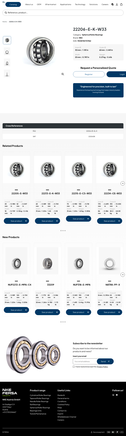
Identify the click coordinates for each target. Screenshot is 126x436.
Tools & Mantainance (38, 414)
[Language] (112, 4)
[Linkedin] (113, 395)
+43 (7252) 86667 (9, 412)
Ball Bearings (35, 404)
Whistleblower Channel (66, 417)
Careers (105, 4)
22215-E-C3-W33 (82, 193)
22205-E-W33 (20, 193)
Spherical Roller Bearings (40, 407)
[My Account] (116, 4)
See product (16, 221)
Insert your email (80, 356)
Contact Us (61, 410)
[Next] (123, 183)
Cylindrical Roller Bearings (40, 395)
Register (89, 74)
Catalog (13, 4)
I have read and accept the (91, 366)
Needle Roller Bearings (39, 401)
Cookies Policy (63, 404)
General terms (63, 398)
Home (4, 22)
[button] (40, 51)
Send (103, 361)
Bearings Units (35, 410)
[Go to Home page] (3, 4)
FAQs (59, 407)
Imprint (60, 414)
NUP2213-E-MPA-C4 (19, 284)
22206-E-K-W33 (15, 22)
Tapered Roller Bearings (39, 398)
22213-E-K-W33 (51, 193)
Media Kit (61, 395)
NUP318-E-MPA (81, 284)
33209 (50, 284)
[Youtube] (117, 395)
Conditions (61, 401)
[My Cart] (121, 4)
